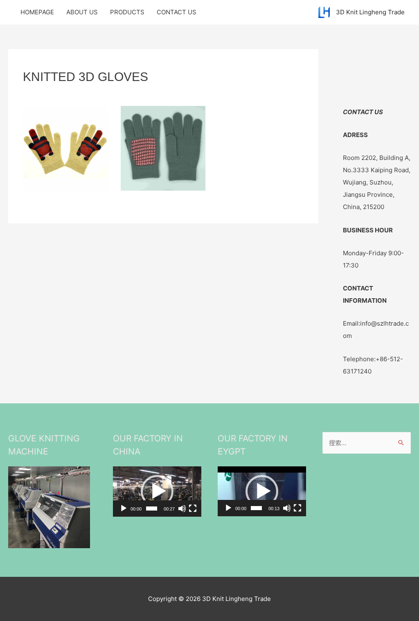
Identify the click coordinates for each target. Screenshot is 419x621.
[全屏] (193, 508)
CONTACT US (176, 12)
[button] (157, 491)
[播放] (123, 508)
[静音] (182, 508)
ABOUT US (82, 12)
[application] (157, 491)
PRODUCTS (127, 12)
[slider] (151, 508)
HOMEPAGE (37, 12)
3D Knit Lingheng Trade (370, 12)
